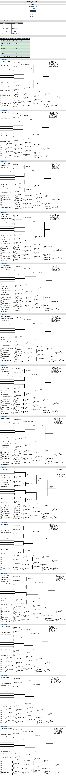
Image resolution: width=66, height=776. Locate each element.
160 (30, 16)
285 (32, 18)
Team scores (34, 8)
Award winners (34, 6)
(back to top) (10, 20)
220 (30, 18)
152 (35, 14)
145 (33, 14)
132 (30, 14)
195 (35, 16)
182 (33, 16)
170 (32, 16)
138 (32, 14)
